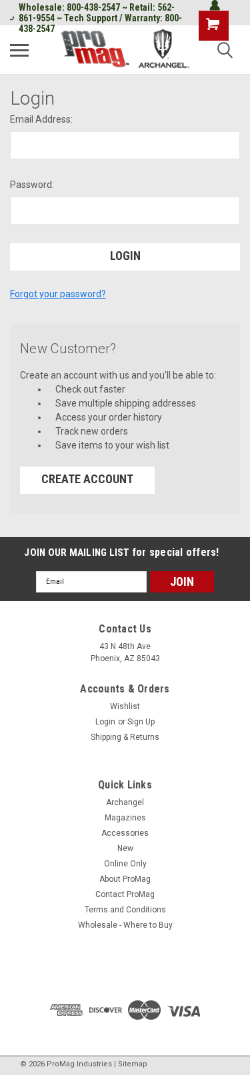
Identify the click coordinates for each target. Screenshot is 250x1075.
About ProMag (125, 879)
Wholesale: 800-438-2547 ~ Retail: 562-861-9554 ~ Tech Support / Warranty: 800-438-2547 (100, 18)
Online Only (125, 863)
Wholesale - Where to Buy (125, 925)
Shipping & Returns (125, 737)
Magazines (125, 817)
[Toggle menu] (19, 50)
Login (105, 721)
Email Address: (41, 119)
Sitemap (132, 1064)
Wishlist (125, 706)
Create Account (87, 479)
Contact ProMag (125, 894)
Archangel (125, 802)
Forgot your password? (58, 294)
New (125, 848)
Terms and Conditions (125, 909)
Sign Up (141, 721)
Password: (32, 184)
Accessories (125, 833)
